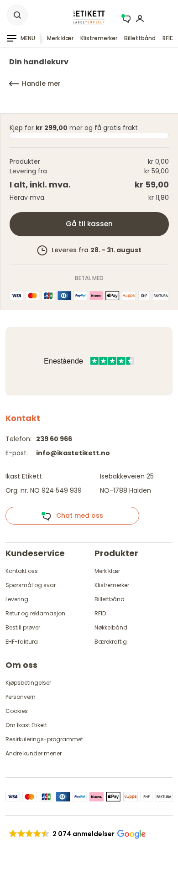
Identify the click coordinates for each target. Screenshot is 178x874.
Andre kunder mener (33, 753)
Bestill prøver (22, 627)
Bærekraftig (110, 641)
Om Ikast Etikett (26, 725)
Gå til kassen (89, 224)
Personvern (20, 697)
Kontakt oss (21, 571)
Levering (16, 599)
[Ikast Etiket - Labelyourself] (89, 17)
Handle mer (41, 83)
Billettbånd (140, 38)
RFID (168, 38)
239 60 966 (54, 438)
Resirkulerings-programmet (44, 739)
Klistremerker (98, 38)
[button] (76, 834)
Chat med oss (77, 515)
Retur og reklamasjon (35, 613)
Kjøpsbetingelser (28, 683)
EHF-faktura (21, 641)
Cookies (16, 711)
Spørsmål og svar (30, 585)
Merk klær (60, 38)
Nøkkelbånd (110, 627)
